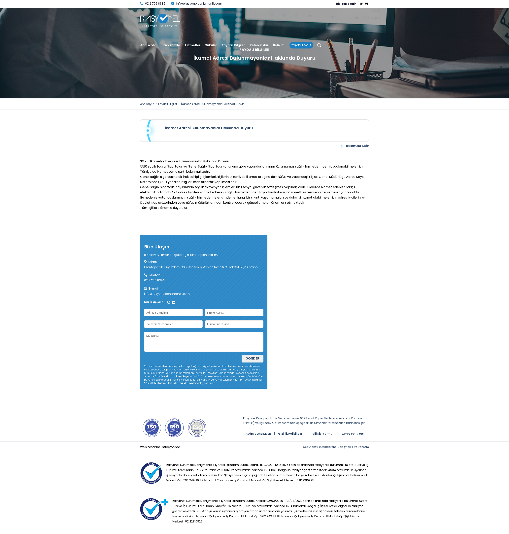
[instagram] (362, 4)
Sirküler (211, 45)
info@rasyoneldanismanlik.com (199, 3)
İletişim (279, 45)
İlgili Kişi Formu (321, 433)
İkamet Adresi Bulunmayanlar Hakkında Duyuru (213, 104)
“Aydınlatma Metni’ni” (180, 383)
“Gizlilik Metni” (153, 383)
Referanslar (259, 45)
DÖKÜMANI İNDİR (357, 146)
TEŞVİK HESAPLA (301, 45)
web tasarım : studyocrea (160, 447)
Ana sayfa (148, 45)
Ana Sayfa (147, 104)
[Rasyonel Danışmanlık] (160, 20)
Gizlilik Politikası (290, 433)
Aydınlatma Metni (259, 433)
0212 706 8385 (155, 3)
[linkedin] (367, 4)
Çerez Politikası (353, 433)
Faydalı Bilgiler (233, 45)
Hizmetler (192, 45)
